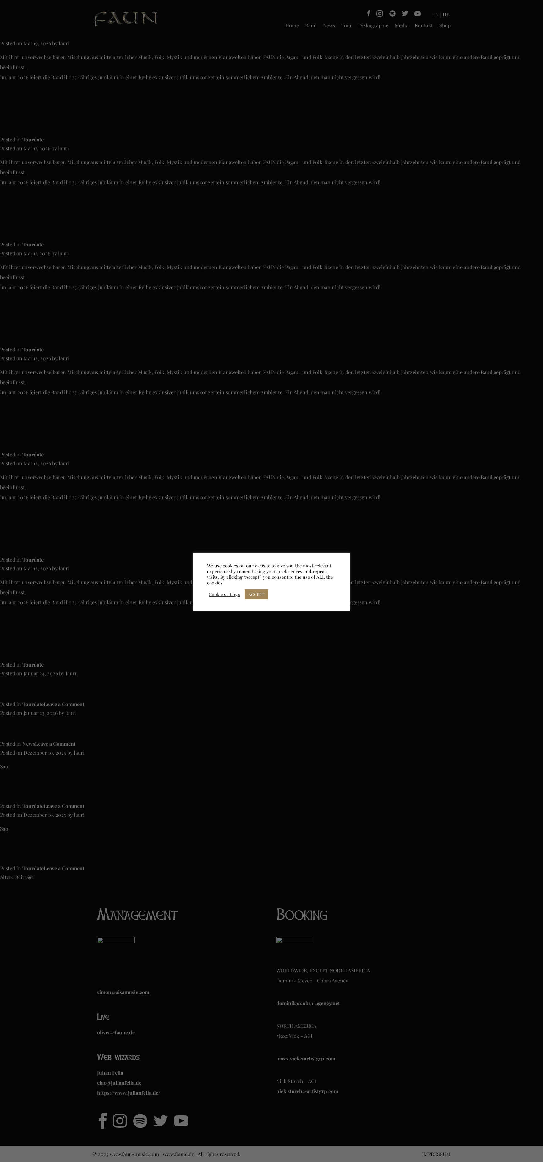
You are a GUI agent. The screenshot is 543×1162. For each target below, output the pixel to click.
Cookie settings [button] (224, 594)
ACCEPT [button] (256, 594)
